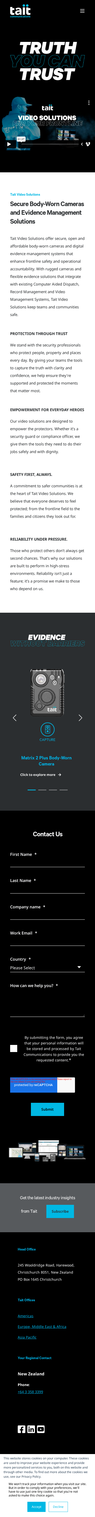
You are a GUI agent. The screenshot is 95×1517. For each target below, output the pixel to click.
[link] (47, 718)
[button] (15, 717)
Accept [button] (36, 1507)
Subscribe (60, 1211)
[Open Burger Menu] (82, 11)
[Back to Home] (20, 10)
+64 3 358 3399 (30, 1391)
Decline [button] (58, 1507)
